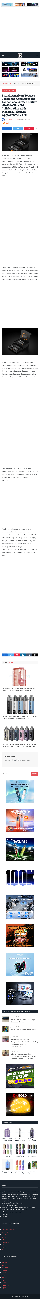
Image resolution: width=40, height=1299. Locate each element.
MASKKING (5, 1242)
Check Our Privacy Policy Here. (11, 1205)
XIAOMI (27, 1011)
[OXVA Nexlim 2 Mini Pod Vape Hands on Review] (5, 1019)
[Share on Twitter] (18, 128)
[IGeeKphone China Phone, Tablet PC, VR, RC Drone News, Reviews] (20, 55)
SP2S (3, 1244)
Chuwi (4, 1265)
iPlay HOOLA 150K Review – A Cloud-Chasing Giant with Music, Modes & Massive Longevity (24, 1056)
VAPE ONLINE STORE (8, 1229)
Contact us (5, 1203)
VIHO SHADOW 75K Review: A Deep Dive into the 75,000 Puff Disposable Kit (19, 689)
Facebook (5, 1214)
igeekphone (25, 1296)
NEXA (3, 1239)
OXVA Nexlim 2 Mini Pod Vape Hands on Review (23, 1021)
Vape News (9, 90)
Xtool (3, 1280)
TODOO (4, 1250)
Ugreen (4, 1288)
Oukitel (4, 1283)
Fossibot (4, 1270)
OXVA (3, 1237)
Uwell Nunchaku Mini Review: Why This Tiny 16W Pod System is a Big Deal (20, 717)
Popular (6, 1011)
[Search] (37, 55)
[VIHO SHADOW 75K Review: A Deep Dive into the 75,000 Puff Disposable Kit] (20, 676)
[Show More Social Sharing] (36, 128)
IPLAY (4, 1247)
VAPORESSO (6, 1232)
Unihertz (4, 1272)
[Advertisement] (20, 29)
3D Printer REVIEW (17, 1011)
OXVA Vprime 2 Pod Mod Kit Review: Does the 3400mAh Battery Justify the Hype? (20, 745)
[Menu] (3, 55)
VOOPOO (5, 1234)
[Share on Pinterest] (29, 128)
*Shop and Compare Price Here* (12, 1212)
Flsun (3, 1275)
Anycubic (4, 1278)
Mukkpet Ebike (6, 1285)
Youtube (4, 1216)
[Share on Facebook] (7, 128)
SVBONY (4, 1262)
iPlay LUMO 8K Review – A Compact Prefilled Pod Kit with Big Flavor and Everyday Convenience (24, 1043)
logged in (15, 760)
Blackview (5, 1267)
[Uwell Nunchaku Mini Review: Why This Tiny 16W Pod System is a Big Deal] (20, 704)
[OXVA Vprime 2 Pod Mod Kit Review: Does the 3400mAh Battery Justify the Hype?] (20, 732)
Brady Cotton (13, 119)
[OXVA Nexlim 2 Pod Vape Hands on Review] (5, 1029)
